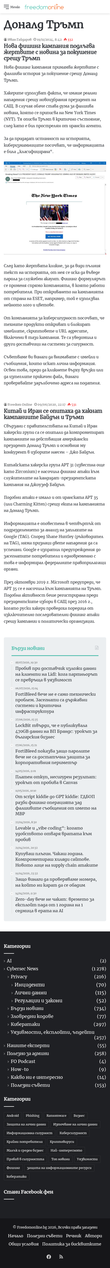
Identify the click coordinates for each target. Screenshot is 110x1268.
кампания (49, 337)
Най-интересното (66, 1150)
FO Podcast (23, 1061)
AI (9, 961)
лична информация (76, 363)
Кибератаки (25, 1024)
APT (65, 465)
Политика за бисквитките (71, 1243)
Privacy (19, 977)
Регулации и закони (38, 1000)
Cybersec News (22, 969)
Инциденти (30, 984)
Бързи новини (27, 1008)
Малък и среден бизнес (25, 1150)
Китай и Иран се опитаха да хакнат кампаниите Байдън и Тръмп (53, 414)
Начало (15, 1235)
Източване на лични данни (75, 1124)
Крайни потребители (25, 1142)
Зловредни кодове (32, 1016)
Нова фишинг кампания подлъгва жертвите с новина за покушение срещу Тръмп (50, 52)
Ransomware (57, 1115)
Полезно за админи (28, 1053)
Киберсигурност (73, 1133)
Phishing (32, 1115)
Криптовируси (62, 1142)
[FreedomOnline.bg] (44, 7)
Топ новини (60, 1159)
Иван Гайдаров (19, 39)
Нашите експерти (28, 1045)
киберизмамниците (24, 145)
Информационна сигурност (29, 1133)
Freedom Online (20, 404)
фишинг (23, 67)
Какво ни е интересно (37, 1077)
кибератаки (17, 1176)
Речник (73, 1235)
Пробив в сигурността (25, 1159)
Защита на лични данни (26, 1124)
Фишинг (13, 1168)
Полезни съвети (30, 1085)
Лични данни (31, 992)
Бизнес (79, 1115)
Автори (93, 1235)
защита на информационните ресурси (59, 1168)
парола (10, 278)
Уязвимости (87, 1159)
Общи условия (24, 1243)
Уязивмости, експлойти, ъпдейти (52, 1032)
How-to (20, 1069)
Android (13, 1115)
